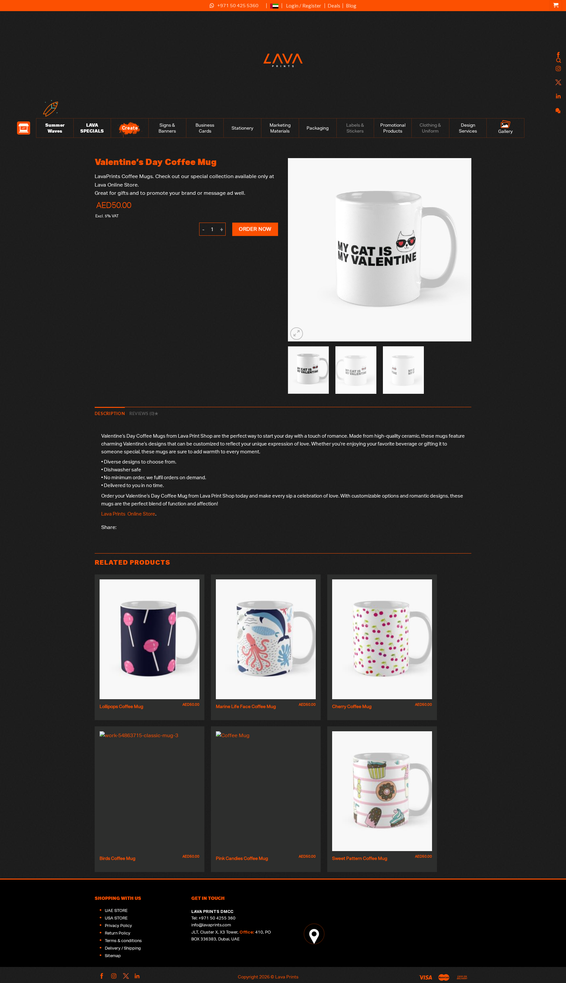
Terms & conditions (123, 940)
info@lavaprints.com (211, 924)
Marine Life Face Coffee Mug (246, 706)
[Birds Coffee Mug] (149, 791)
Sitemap (113, 955)
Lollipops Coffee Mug (121, 706)
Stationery (242, 128)
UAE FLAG (274, 9)
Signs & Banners (167, 128)
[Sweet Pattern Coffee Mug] (382, 791)
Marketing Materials (280, 128)
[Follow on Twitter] (557, 83)
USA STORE (116, 918)
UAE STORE (116, 910)
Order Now (255, 229)
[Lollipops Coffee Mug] (149, 639)
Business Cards (205, 128)
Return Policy (117, 933)
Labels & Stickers (355, 128)
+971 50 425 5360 (237, 5)
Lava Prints (113, 514)
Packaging (318, 128)
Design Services (468, 128)
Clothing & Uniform (430, 128)
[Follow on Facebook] (557, 55)
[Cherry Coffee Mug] (382, 639)
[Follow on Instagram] (557, 69)
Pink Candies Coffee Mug (242, 858)
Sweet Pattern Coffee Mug (359, 858)
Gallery (505, 131)
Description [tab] (110, 413)
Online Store (141, 514)
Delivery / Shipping (123, 948)
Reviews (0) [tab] (142, 413)
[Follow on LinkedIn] (557, 96)
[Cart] (555, 5)
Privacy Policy (118, 925)
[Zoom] (296, 333)
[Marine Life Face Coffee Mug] (266, 639)
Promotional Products (393, 128)
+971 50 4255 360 (217, 918)
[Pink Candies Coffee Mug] (266, 791)
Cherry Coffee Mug (351, 706)
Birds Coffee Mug (117, 858)
